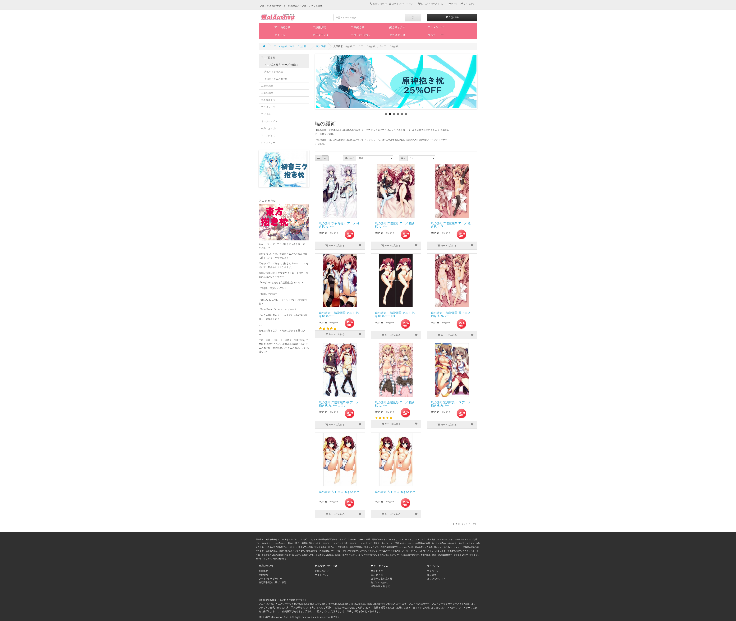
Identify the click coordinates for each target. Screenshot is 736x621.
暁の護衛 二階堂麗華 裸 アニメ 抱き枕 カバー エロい (339, 404)
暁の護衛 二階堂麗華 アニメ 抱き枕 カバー (339, 314)
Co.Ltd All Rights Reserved (298, 617)
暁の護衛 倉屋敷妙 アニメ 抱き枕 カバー (395, 404)
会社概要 (263, 570)
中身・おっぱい (360, 35)
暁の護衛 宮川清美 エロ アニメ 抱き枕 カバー (451, 404)
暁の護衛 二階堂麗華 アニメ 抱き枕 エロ (451, 225)
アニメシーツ (436, 27)
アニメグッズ (397, 35)
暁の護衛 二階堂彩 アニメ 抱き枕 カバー (395, 225)
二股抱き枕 (319, 27)
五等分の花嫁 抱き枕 (381, 578)
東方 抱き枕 (377, 574)
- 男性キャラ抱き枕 (272, 71)
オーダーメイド (322, 35)
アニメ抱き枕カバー (419, 603)
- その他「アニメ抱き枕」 (275, 78)
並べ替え (349, 158)
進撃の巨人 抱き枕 (380, 586)
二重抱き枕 (357, 27)
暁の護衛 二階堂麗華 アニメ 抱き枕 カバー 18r (395, 314)
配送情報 (263, 574)
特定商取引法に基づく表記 (272, 582)
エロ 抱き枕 (377, 570)
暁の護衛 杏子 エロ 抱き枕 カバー (339, 493)
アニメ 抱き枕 (266, 603)
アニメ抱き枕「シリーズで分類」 (291, 46)
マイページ (433, 570)
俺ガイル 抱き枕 (379, 582)
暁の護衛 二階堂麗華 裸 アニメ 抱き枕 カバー (451, 314)
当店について (266, 566)
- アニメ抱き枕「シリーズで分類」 (280, 64)
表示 (403, 158)
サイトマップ (322, 574)
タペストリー (436, 35)
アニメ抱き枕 (282, 27)
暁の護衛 (321, 46)
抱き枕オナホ (397, 27)
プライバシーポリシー (270, 578)
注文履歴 (431, 574)
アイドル (279, 35)
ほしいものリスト (436, 578)
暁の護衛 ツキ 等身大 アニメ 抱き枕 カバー (339, 225)
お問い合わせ (322, 570)
